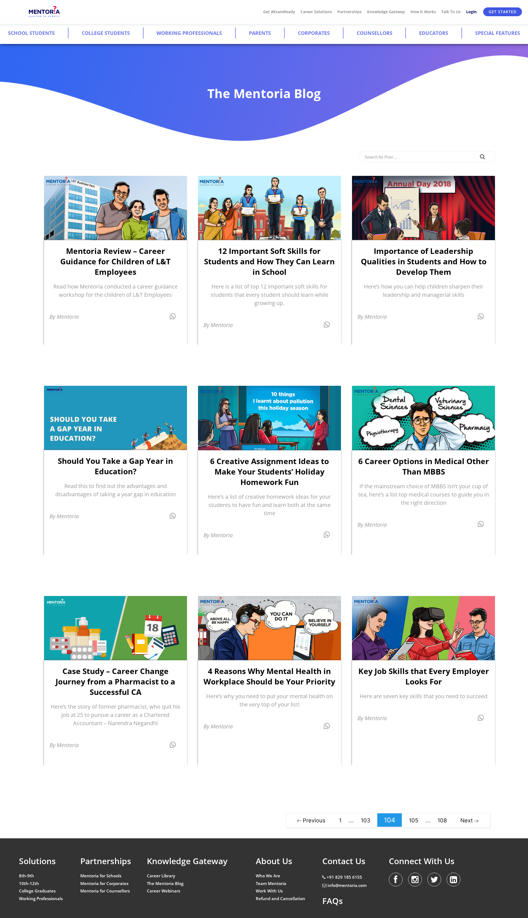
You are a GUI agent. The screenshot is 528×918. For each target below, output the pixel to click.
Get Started (502, 11)
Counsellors (374, 33)
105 (413, 820)
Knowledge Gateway (386, 11)
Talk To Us (451, 11)
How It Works (423, 11)
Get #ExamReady (279, 11)
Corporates (314, 33)
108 (442, 820)
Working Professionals (189, 33)
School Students (31, 33)
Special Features (497, 33)
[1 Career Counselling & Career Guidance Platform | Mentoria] (44, 11)
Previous (314, 820)
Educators (433, 33)
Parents (260, 33)
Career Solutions (316, 11)
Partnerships (349, 11)
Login (471, 11)
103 (365, 820)
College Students (106, 33)
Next (466, 820)
